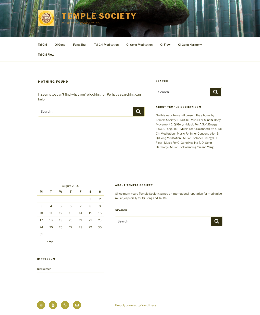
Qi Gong (60, 44)
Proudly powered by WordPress (135, 305)
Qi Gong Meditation (139, 44)
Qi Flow (165, 44)
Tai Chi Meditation (106, 44)
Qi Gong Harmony (190, 44)
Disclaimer (44, 269)
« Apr (50, 241)
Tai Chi (42, 44)
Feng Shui (79, 44)
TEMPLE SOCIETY (99, 16)
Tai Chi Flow (46, 54)
